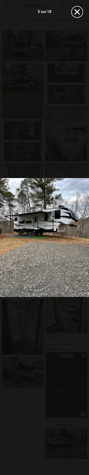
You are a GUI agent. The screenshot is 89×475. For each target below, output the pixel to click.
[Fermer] (77, 12)
